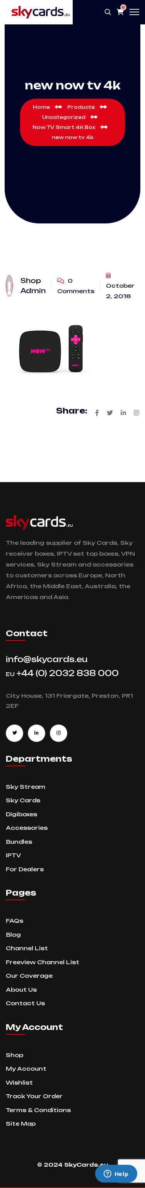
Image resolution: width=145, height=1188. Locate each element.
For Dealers (25, 869)
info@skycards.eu (47, 659)
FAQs (14, 920)
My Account (26, 1068)
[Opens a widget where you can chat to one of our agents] (116, 1174)
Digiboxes (21, 814)
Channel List (27, 948)
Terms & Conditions (38, 1110)
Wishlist (19, 1082)
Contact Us (25, 1003)
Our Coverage (29, 975)
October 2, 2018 (120, 290)
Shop (14, 1055)
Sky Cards (23, 800)
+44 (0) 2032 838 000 (62, 673)
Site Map (21, 1123)
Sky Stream (25, 786)
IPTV (13, 855)
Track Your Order (34, 1096)
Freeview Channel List (42, 962)
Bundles (19, 841)
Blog (13, 934)
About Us (21, 989)
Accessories (27, 827)
